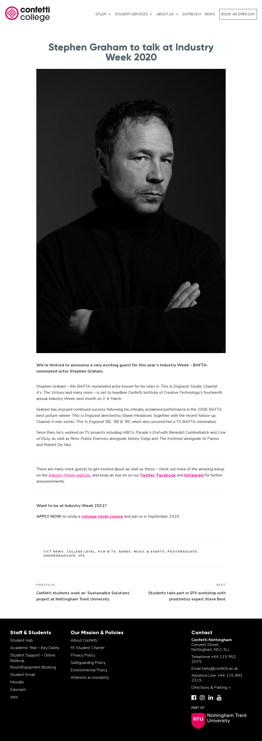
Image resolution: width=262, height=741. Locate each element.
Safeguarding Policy (88, 662)
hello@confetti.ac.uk (220, 668)
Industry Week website (70, 475)
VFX (81, 556)
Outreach (191, 14)
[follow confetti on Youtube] (220, 698)
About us (165, 14)
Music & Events (149, 552)
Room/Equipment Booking (33, 667)
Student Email (22, 675)
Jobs (14, 697)
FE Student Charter (88, 648)
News (210, 14)
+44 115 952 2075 (213, 659)
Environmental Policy (89, 670)
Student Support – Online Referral (32, 658)
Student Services (131, 14)
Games (125, 552)
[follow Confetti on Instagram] (204, 698)
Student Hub (21, 640)
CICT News (53, 552)
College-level (81, 552)
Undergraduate (59, 556)
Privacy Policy (83, 655)
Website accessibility (90, 677)
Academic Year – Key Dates (34, 648)
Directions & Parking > (211, 687)
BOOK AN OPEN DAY (238, 14)
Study (100, 14)
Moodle (17, 682)
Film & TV (107, 552)
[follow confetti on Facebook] (195, 698)
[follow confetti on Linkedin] (212, 698)
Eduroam (18, 689)
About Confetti (84, 640)
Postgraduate (183, 552)
